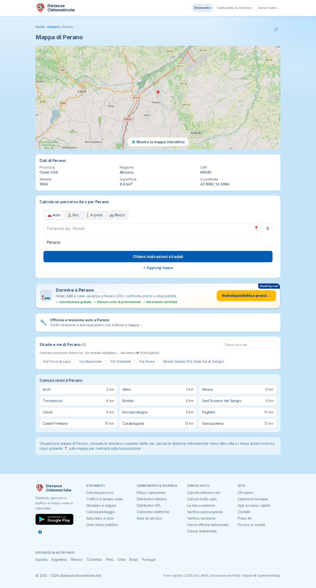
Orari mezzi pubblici (102, 525)
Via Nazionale (90, 361)
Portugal (149, 559)
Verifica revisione (201, 518)
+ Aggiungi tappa (158, 267)
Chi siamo (245, 492)
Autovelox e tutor (100, 518)
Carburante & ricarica (235, 8)
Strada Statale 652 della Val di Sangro (193, 361)
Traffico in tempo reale (104, 499)
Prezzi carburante (151, 492)
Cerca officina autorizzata (208, 525)
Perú (110, 559)
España (41, 559)
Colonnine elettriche (153, 512)
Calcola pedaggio (100, 512)
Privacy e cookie (251, 525)
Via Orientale (120, 361)
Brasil (133, 559)
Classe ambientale (202, 531)
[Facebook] (40, 532)
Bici (73, 215)
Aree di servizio (149, 518)
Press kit (245, 518)
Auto (53, 215)
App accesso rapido (254, 505)
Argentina (59, 559)
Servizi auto (268, 8)
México (77, 559)
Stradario (53, 27)
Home (40, 27)
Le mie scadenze (201, 505)
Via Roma (147, 361)
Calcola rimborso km (203, 492)
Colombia (94, 559)
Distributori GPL (149, 505)
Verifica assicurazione (205, 512)
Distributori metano (152, 499)
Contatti (244, 512)
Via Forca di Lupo (57, 361)
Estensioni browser (253, 499)
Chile (121, 559)
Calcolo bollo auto (202, 499)
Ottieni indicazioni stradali (158, 256)
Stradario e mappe (101, 505)
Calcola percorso (100, 492)
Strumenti (202, 8)
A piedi (94, 215)
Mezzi (117, 215)
